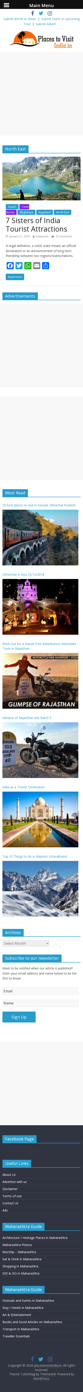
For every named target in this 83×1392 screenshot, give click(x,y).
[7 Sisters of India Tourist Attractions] (41, 159)
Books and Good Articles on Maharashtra (32, 1322)
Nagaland (45, 212)
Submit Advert (46, 24)
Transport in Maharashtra (20, 1329)
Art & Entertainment (16, 1315)
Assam (12, 207)
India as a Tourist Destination (23, 787)
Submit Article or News (19, 19)
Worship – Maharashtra (19, 1252)
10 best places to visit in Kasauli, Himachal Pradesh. (39, 505)
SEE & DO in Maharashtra (20, 1273)
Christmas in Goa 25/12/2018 (23, 574)
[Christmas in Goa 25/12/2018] (40, 607)
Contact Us (10, 1203)
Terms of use (12, 1196)
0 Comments (63, 236)
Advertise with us (14, 1182)
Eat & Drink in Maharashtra (21, 1259)
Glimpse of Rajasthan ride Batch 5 (26, 718)
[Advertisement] (41, 94)
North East (62, 212)
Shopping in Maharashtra (20, 1266)
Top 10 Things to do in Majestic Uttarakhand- (35, 856)
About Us (9, 1174)
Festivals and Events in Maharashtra (28, 1300)
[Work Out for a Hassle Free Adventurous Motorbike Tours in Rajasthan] (40, 681)
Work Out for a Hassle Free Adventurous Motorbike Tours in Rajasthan (39, 646)
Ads (5, 1210)
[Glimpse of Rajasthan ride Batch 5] (40, 750)
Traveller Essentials (16, 1336)
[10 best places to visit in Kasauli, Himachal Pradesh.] (40, 537)
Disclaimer (9, 1189)
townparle (42, 236)
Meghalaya (26, 212)
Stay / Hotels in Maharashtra (22, 1308)
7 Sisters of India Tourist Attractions (36, 225)
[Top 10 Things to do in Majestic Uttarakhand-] (40, 889)
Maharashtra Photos (17, 1245)
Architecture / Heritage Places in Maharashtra (35, 1238)
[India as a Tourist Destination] (40, 819)
